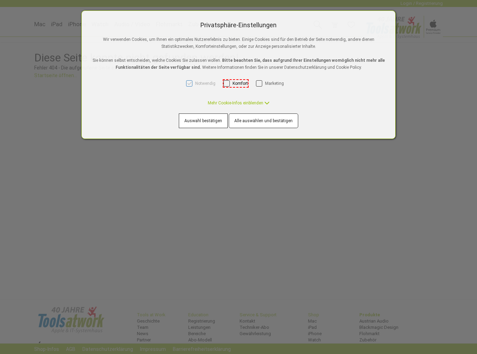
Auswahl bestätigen (203, 120)
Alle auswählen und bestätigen (263, 120)
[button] (239, 103)
